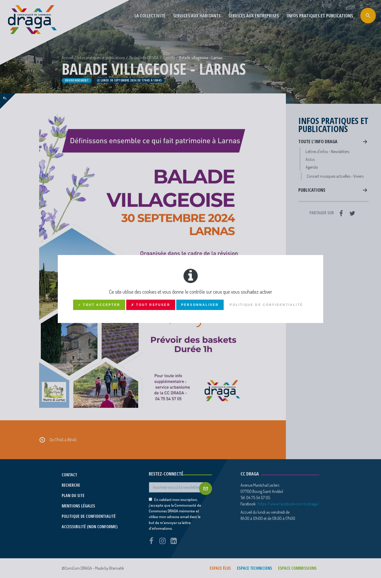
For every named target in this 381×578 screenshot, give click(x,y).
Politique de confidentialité (266, 305)
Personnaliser (200, 305)
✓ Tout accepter (99, 305)
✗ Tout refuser (150, 305)
